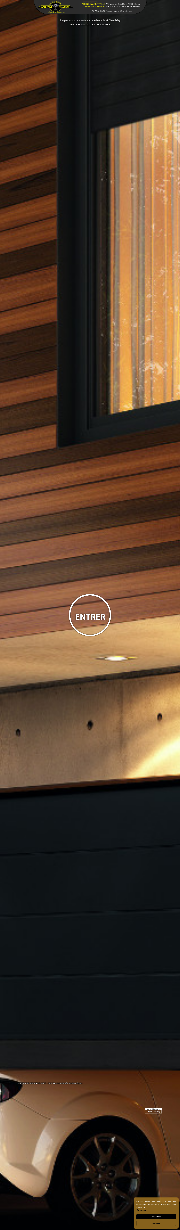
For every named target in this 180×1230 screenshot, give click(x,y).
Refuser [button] (156, 1223)
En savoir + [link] (142, 1210)
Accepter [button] (156, 1217)
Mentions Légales (75, 1083)
